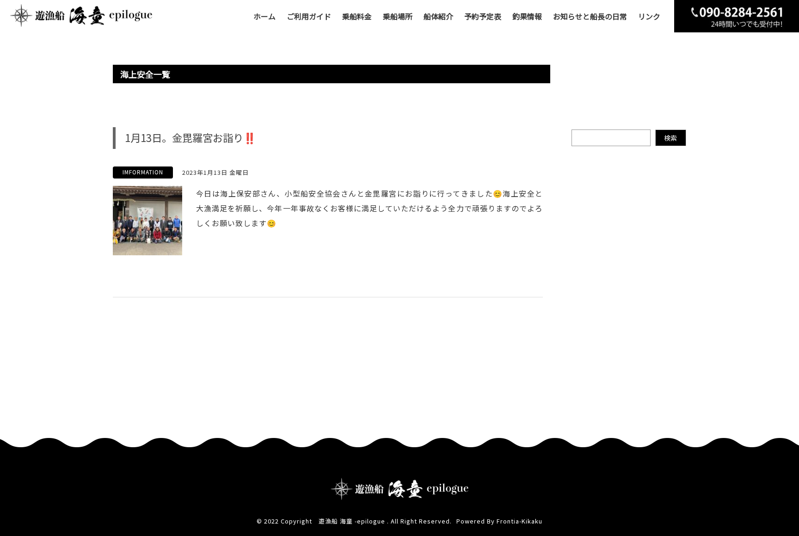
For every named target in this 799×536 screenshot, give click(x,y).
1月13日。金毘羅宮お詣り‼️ (190, 137)
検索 (670, 137)
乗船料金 (357, 16)
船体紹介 (438, 16)
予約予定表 (482, 16)
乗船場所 (397, 16)
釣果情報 (527, 16)
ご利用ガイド (309, 16)
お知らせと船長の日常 (590, 16)
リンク (649, 16)
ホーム (264, 16)
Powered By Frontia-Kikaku (499, 521)
